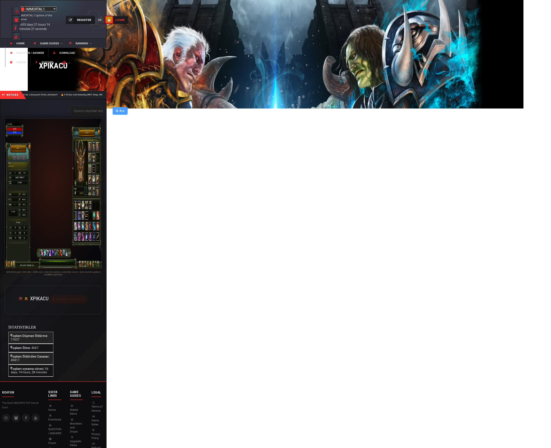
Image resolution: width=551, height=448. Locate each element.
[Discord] (16, 418)
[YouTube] (36, 418)
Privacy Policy (95, 436)
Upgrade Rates (75, 443)
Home (52, 409)
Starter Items (74, 411)
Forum (52, 443)
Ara (121, 111)
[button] (46, 43)
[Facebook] (26, 418)
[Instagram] (6, 418)
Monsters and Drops (76, 427)
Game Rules (95, 422)
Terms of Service (96, 408)
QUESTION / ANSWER (54, 431)
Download (54, 419)
